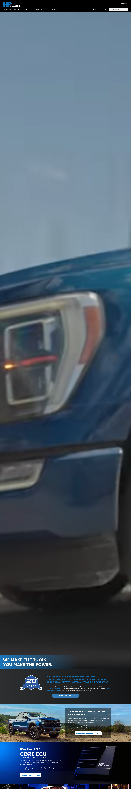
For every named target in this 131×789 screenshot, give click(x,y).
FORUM (47, 10)
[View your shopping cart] (105, 9)
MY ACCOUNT (98, 9)
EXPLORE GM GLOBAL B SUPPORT (88, 733)
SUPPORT (54, 10)
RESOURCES (37, 10)
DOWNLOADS (27, 10)
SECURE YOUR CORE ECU (31, 775)
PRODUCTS (6, 10)
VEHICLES (16, 10)
